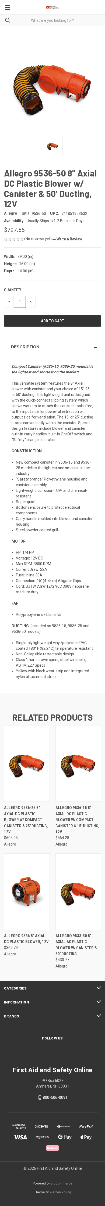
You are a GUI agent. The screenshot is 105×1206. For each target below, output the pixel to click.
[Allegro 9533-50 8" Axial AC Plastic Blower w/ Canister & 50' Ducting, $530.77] (78, 891)
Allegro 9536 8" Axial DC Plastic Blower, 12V (26, 938)
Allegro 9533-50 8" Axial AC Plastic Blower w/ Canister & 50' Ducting (76, 944)
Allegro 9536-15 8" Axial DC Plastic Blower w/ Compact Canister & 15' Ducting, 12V (77, 819)
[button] (67, 239)
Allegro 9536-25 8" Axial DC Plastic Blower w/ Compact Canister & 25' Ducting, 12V (26, 819)
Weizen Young (60, 1192)
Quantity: (13, 290)
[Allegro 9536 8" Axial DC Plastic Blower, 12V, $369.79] (27, 891)
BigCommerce (61, 1183)
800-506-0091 (55, 1097)
